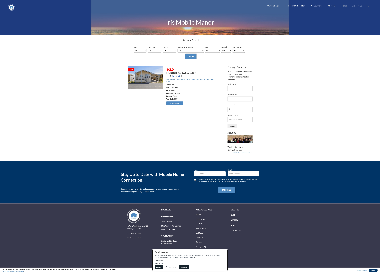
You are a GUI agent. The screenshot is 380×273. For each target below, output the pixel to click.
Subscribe (226, 190)
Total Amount (232, 84)
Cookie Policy (159, 263)
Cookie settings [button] (362, 270)
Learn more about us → (242, 153)
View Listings (166, 221)
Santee (199, 242)
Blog (233, 225)
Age (135, 47)
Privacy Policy (242, 181)
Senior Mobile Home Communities (169, 242)
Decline (158, 267)
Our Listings (167, 216)
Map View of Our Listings (171, 226)
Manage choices (171, 267)
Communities (167, 236)
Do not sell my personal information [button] (13, 271)
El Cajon (199, 224)
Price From (151, 47)
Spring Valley (201, 247)
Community (182, 47)
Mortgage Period (233, 115)
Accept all (184, 267)
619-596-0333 (135, 233)
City (206, 47)
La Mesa (199, 233)
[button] (368, 6)
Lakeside (199, 237)
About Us (235, 210)
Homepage (166, 210)
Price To (165, 47)
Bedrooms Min (237, 47)
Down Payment (232, 94)
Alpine (198, 215)
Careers (234, 220)
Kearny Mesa (201, 228)
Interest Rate (231, 105)
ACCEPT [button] (373, 270)
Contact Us (236, 230)
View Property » (174, 103)
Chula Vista (200, 219)
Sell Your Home (168, 229)
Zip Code (224, 47)
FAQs (233, 215)
